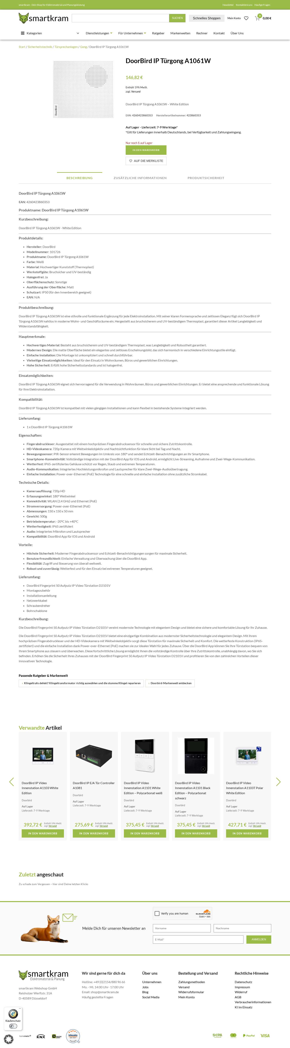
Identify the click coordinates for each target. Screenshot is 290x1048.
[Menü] (20, 1009)
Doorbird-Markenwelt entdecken (170, 683)
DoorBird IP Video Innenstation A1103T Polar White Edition (244, 788)
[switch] (13, 1026)
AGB (238, 997)
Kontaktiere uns (244, 4)
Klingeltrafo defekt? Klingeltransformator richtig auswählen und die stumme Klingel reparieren (81, 683)
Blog (145, 992)
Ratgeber (158, 33)
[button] (11, 782)
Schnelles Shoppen (207, 18)
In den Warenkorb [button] (42, 833)
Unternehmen (151, 982)
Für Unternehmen (130, 33)
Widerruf (241, 992)
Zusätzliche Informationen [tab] (140, 178)
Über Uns (237, 33)
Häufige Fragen (262, 4)
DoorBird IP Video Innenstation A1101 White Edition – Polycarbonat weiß (143, 788)
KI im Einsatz (243, 1007)
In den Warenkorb (146, 150)
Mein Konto (234, 18)
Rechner (202, 33)
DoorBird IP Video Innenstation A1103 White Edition (40, 788)
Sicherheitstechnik (40, 47)
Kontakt (219, 33)
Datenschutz (243, 982)
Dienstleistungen (97, 33)
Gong (83, 47)
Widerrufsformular (191, 992)
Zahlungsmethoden (191, 982)
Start (22, 47)
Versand (135, 91)
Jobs (145, 987)
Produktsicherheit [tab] (206, 178)
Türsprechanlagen (66, 47)
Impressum (242, 987)
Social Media (150, 997)
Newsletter (228, 4)
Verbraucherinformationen (253, 1002)
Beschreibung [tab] (79, 178)
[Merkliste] (246, 18)
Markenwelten (180, 33)
